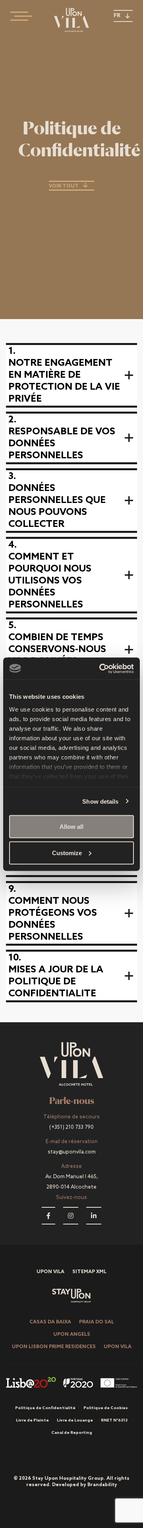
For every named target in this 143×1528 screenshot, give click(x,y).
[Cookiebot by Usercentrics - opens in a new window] (101, 668)
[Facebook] (48, 1215)
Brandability (102, 1485)
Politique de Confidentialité (45, 1408)
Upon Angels (71, 1334)
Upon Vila (50, 1272)
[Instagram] (70, 1215)
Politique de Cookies (105, 1408)
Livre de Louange (75, 1420)
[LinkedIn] (93, 1215)
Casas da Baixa (50, 1322)
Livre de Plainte (32, 1420)
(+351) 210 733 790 (71, 1127)
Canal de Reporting (71, 1432)
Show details (100, 801)
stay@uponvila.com (72, 1152)
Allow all (71, 826)
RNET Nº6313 (114, 1420)
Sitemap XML (89, 1272)
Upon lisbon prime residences (54, 1347)
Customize (67, 852)
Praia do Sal (96, 1322)
